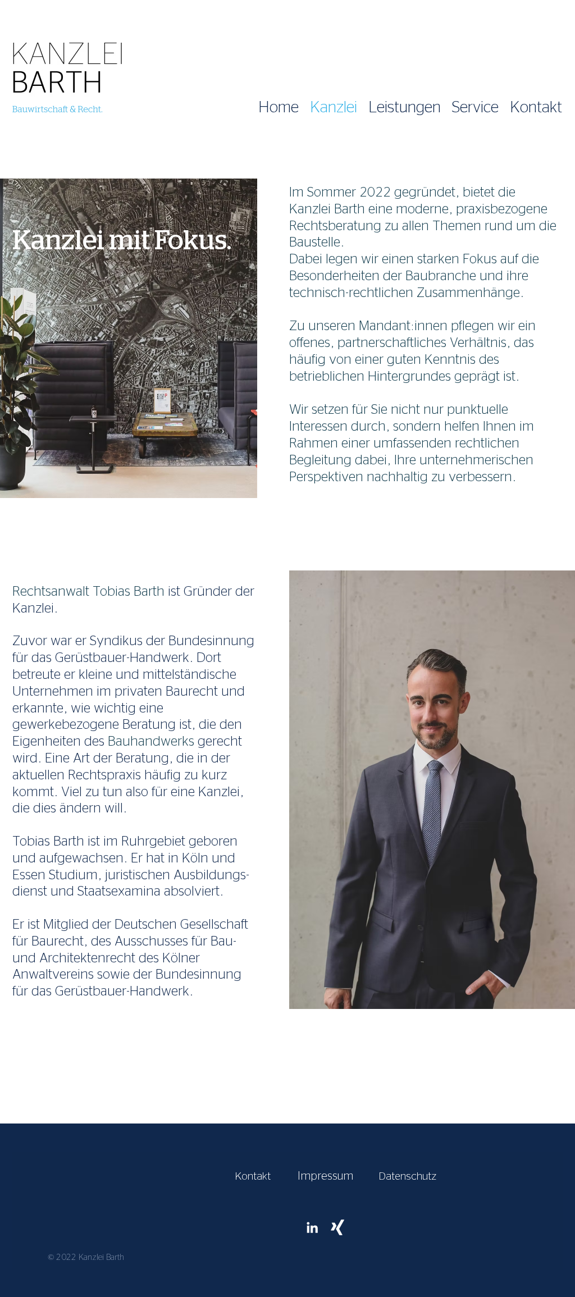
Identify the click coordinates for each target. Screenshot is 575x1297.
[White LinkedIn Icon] (312, 1227)
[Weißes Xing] (337, 1227)
